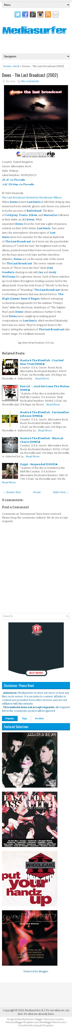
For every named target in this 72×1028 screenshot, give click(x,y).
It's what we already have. (39, 1013)
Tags (24, 718)
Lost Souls (34, 201)
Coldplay (11, 215)
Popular (9, 718)
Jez (41, 272)
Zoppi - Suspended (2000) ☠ (39, 464)
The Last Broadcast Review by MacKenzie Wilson (32, 197)
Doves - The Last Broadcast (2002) (30, 75)
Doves (14, 201)
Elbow (33, 215)
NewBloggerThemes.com (52, 1022)
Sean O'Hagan (30, 298)
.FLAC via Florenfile (13, 179)
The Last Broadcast (18, 241)
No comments (30, 81)
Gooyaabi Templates (43, 1025)
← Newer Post (12, 492)
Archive (39, 718)
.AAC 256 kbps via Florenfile (18, 184)
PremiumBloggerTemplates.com (22, 1022)
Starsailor (51, 215)
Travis (23, 215)
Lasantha (59, 1019)
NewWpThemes (25, 1019)
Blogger (43, 971)
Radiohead (34, 210)
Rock (16, 66)
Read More (42, 378)
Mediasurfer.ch (34, 1010)
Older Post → (61, 492)
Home (7, 66)
